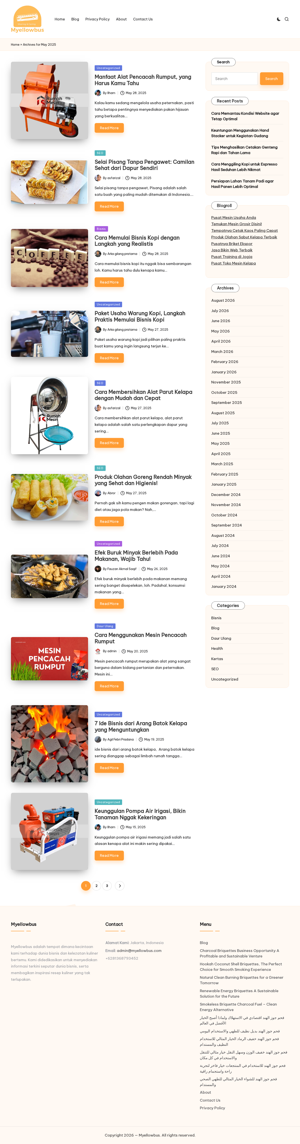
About (205, 1092)
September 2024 (226, 525)
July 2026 (220, 310)
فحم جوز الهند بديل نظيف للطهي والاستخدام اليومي (240, 1031)
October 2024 (224, 515)
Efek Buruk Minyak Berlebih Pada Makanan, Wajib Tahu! (136, 555)
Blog (215, 628)
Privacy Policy (212, 1108)
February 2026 (224, 361)
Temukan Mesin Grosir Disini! (236, 224)
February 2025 (224, 474)
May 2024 (220, 566)
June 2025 (220, 433)
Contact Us (210, 1100)
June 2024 (220, 556)
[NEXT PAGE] (120, 886)
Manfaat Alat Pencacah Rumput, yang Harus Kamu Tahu (143, 79)
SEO (100, 153)
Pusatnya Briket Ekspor (232, 243)
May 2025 (220, 443)
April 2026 (221, 341)
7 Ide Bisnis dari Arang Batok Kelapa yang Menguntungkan (141, 726)
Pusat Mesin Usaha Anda (233, 217)
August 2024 (223, 535)
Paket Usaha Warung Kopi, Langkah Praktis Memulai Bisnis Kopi (140, 316)
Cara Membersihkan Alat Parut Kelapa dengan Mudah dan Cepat (143, 395)
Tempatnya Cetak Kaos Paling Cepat (244, 230)
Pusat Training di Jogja (231, 256)
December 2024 (226, 494)
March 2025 (222, 463)
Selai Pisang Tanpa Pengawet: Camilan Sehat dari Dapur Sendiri (144, 164)
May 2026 (220, 331)
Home (15, 45)
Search (223, 62)
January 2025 (224, 484)
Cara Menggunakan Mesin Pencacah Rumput (141, 638)
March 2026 (222, 351)
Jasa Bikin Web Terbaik (232, 250)
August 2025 (223, 412)
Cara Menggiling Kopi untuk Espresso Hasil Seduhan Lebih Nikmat (244, 167)
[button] (120, 886)
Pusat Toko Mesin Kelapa (233, 263)
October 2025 (224, 392)
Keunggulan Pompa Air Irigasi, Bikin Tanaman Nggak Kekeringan (140, 814)
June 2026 (220, 320)
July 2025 (220, 423)
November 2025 (226, 382)
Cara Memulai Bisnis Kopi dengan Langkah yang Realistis (137, 240)
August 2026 (223, 300)
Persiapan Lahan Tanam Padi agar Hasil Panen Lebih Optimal (242, 184)
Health (217, 648)
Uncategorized (108, 68)
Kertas (217, 658)
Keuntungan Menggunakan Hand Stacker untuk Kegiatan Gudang (240, 133)
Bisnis (101, 229)
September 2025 (226, 402)
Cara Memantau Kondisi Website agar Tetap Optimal (245, 116)
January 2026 (224, 372)
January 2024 (224, 586)
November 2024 (226, 504)
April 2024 (221, 576)
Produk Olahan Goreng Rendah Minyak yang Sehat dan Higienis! (143, 480)
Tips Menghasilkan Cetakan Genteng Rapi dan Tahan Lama (244, 150)
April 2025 (221, 453)
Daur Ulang (105, 626)
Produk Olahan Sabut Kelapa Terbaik (244, 237)
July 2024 (220, 545)
